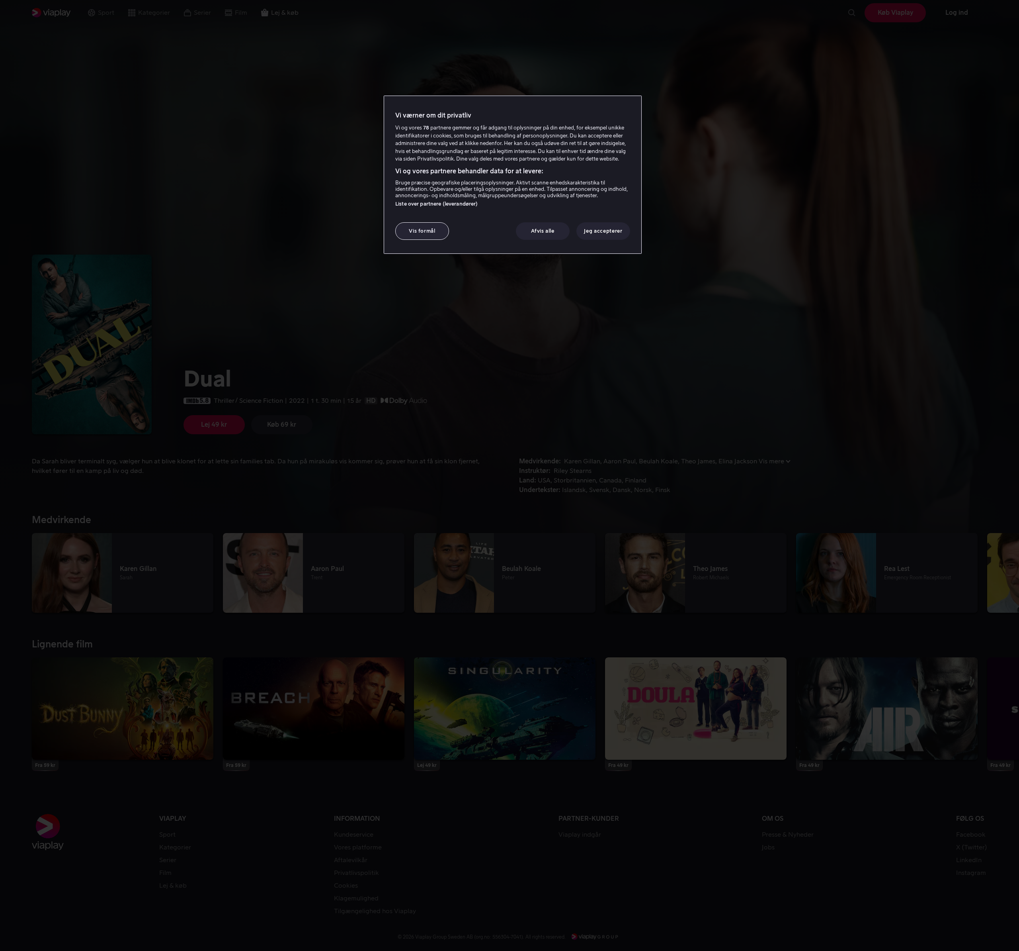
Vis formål (422, 230)
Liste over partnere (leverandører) (436, 203)
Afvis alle (542, 230)
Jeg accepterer (603, 230)
